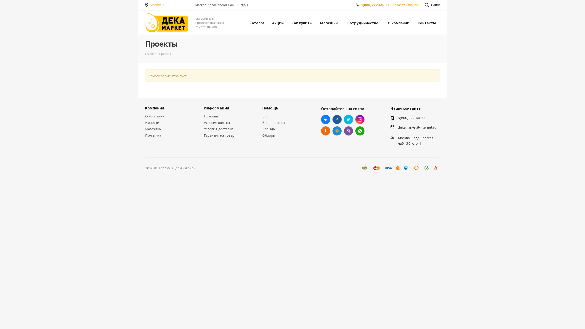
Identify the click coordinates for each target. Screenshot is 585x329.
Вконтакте (325, 119)
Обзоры (269, 135)
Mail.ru (337, 130)
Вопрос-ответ (273, 122)
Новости (152, 122)
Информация (216, 108)
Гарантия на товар (219, 135)
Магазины (153, 129)
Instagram (359, 119)
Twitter (348, 119)
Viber (348, 130)
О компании (155, 116)
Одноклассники (325, 130)
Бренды (269, 129)
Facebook (337, 119)
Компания (154, 108)
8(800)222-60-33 (375, 5)
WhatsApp (359, 130)
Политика (153, 135)
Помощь (211, 116)
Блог (266, 116)
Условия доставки (218, 129)
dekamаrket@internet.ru (417, 127)
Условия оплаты (217, 122)
